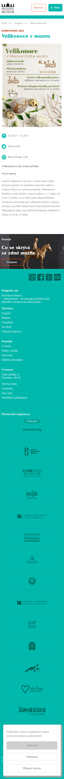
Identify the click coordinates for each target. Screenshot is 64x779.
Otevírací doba (9, 383)
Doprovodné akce (38, 23)
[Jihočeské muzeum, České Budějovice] (32, 473)
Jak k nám (7, 393)
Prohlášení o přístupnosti (14, 397)
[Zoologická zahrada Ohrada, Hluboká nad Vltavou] (32, 646)
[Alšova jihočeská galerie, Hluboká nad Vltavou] (32, 451)
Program (18, 23)
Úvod (4, 23)
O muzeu (12, 262)
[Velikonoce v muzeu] (32, 86)
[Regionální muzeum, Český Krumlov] (32, 559)
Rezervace (38, 7)
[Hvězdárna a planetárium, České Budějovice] (32, 603)
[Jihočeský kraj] (32, 430)
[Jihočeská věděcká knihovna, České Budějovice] (32, 516)
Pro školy (6, 327)
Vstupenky (7, 388)
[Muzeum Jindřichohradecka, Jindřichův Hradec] (32, 495)
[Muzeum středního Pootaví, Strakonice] (32, 538)
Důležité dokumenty (12, 359)
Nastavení (32, 745)
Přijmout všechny (32, 768)
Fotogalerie (7, 322)
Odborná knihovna (11, 331)
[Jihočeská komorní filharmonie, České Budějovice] (32, 624)
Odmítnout (32, 756)
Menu (57, 7)
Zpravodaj (7, 355)
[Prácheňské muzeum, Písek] (32, 581)
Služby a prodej (10, 350)
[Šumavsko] (32, 711)
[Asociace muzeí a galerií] (32, 667)
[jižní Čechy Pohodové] (32, 689)
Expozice (6, 313)
